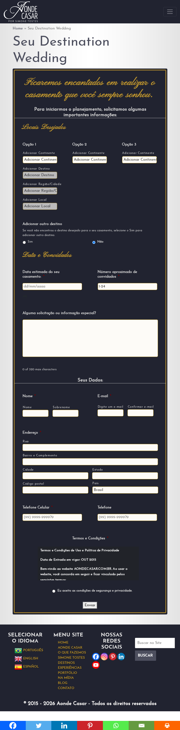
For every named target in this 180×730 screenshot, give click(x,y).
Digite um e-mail (110, 406)
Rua (26, 441)
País (95, 483)
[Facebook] (96, 656)
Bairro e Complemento (40, 455)
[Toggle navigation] (169, 11)
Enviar (90, 605)
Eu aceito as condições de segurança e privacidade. (94, 590)
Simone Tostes (71, 658)
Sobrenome (61, 407)
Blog (63, 683)
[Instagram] (104, 656)
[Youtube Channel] (96, 665)
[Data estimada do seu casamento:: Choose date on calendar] (24, 297)
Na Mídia (66, 678)
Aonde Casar (70, 648)
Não (100, 241)
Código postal (33, 483)
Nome (27, 407)
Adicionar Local (35, 199)
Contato (66, 688)
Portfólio (67, 673)
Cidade (28, 469)
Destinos (66, 663)
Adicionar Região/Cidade (40, 184)
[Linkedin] (121, 656)
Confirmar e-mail (141, 406)
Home (18, 28)
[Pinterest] (112, 656)
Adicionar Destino (36, 168)
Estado (97, 469)
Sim (30, 241)
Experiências (70, 668)
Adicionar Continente (39, 153)
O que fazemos (72, 652)
